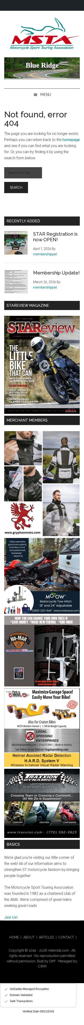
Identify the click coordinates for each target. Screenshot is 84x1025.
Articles (46, 937)
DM (52, 961)
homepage (71, 139)
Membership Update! (56, 273)
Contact (66, 937)
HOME (14, 937)
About (29, 937)
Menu (45, 94)
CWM (42, 966)
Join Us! (11, 917)
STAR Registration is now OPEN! (55, 236)
